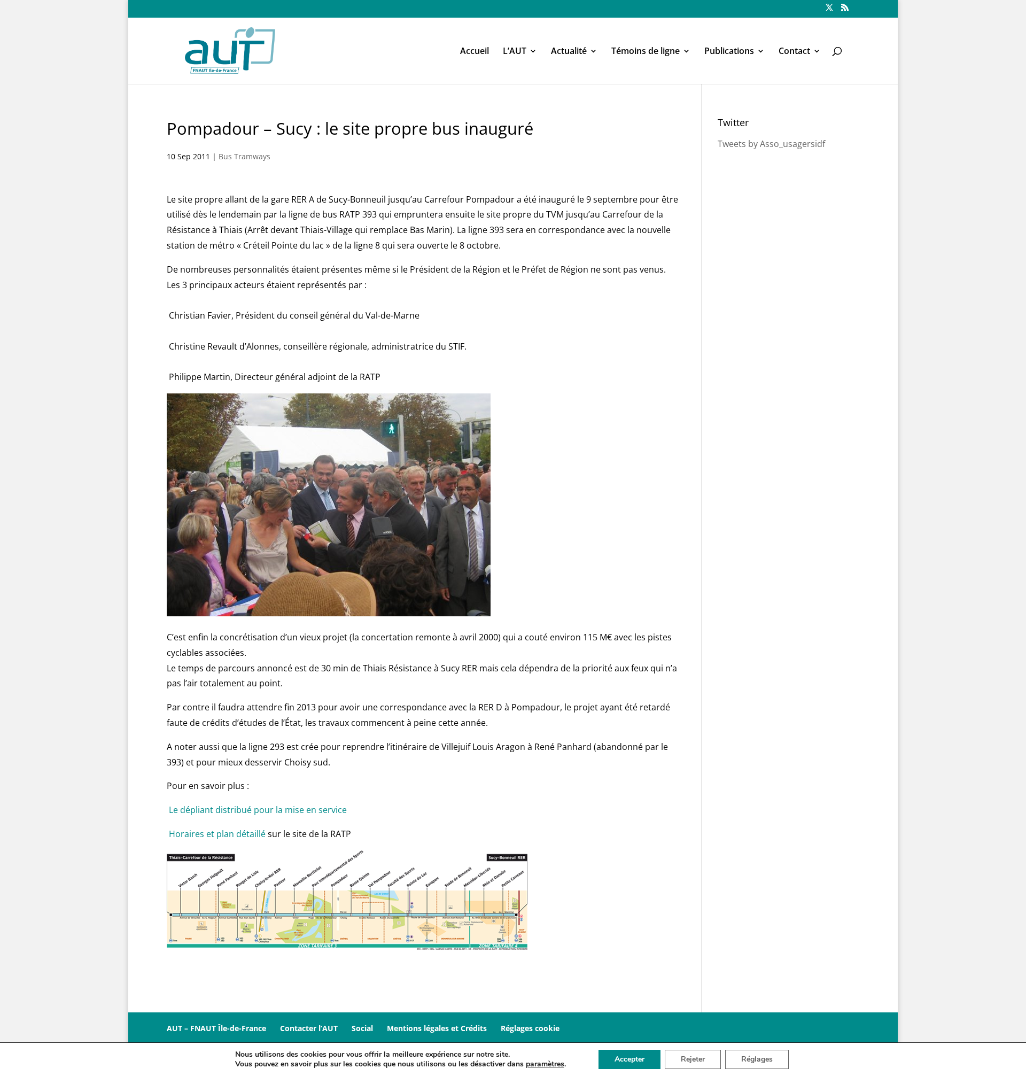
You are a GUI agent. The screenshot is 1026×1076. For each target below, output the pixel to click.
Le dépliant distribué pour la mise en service (258, 810)
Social (362, 1028)
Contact (794, 52)
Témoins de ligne (645, 52)
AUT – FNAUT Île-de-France (216, 1028)
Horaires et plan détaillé (217, 834)
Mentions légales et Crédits (437, 1028)
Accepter (629, 1059)
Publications (729, 52)
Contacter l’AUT (309, 1028)
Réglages (757, 1059)
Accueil (474, 52)
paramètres (545, 1064)
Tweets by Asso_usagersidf (771, 144)
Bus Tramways (244, 156)
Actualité (569, 52)
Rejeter (693, 1059)
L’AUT (514, 52)
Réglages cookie (530, 1028)
